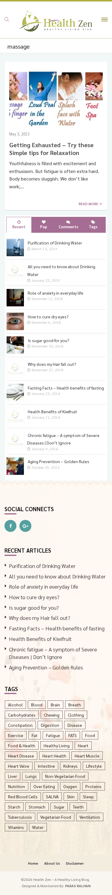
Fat (35, 735)
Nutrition (16, 786)
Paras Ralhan (77, 885)
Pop (43, 226)
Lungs (31, 776)
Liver (12, 776)
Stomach (37, 806)
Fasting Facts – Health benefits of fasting (57, 628)
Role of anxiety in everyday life (43, 586)
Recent (18, 226)
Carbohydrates (22, 715)
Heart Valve (18, 766)
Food (90, 735)
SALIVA (52, 796)
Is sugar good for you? (34, 607)
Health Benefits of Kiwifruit (40, 638)
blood (36, 704)
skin (71, 796)
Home (33, 863)
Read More (89, 203)
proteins (93, 786)
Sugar (59, 806)
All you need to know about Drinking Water (57, 576)
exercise (15, 735)
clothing (76, 715)
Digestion (50, 725)
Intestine (46, 766)
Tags (93, 226)
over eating (44, 786)
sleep (88, 796)
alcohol (15, 704)
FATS (72, 735)
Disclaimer (75, 863)
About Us (52, 863)
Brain (55, 704)
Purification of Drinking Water (42, 565)
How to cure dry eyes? (34, 596)
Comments (68, 226)
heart (83, 745)
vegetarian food (55, 817)
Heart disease (21, 755)
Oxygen (70, 786)
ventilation (89, 817)
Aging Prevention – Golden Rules (46, 667)
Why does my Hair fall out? (39, 617)
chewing (51, 715)
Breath (74, 704)
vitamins (16, 827)
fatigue (53, 735)
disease (74, 725)
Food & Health (21, 745)
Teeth (78, 806)
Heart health (54, 755)
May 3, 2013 (19, 133)
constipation (20, 725)
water (38, 827)
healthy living (57, 745)
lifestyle (94, 766)
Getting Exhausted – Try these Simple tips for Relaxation (51, 148)
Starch (14, 806)
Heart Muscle (87, 755)
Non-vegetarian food (65, 776)
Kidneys (70, 766)
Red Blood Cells (23, 796)
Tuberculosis (20, 817)
